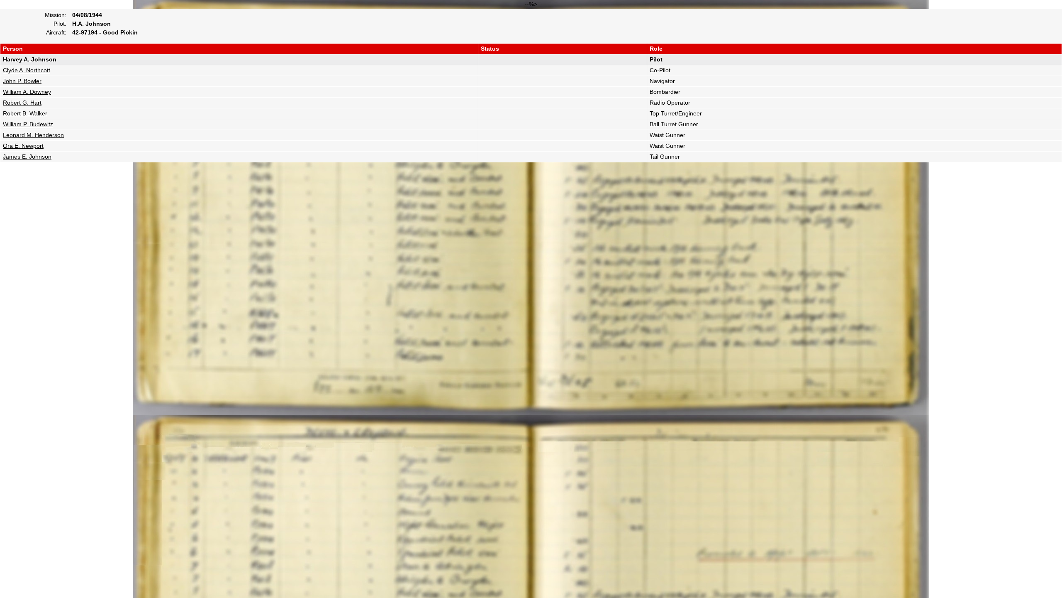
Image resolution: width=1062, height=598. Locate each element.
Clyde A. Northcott (26, 70)
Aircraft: (56, 32)
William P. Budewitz (28, 124)
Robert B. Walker (25, 113)
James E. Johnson (27, 156)
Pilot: (60, 23)
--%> (352, 80)
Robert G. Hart (22, 102)
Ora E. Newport (23, 145)
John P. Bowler (22, 81)
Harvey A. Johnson (29, 59)
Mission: (55, 15)
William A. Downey (27, 91)
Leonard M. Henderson (33, 135)
